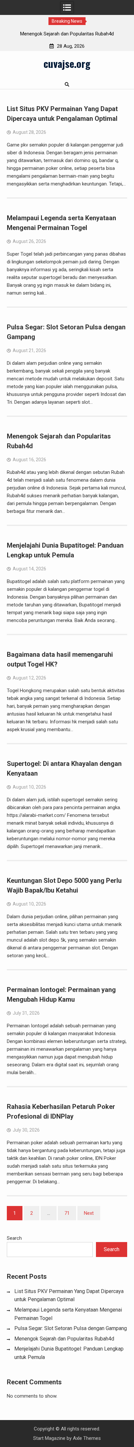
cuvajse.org (67, 63)
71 (67, 1213)
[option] (67, 34)
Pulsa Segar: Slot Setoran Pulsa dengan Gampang (70, 1328)
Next (89, 1213)
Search (14, 1238)
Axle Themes (87, 1438)
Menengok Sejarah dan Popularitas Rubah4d (67, 34)
